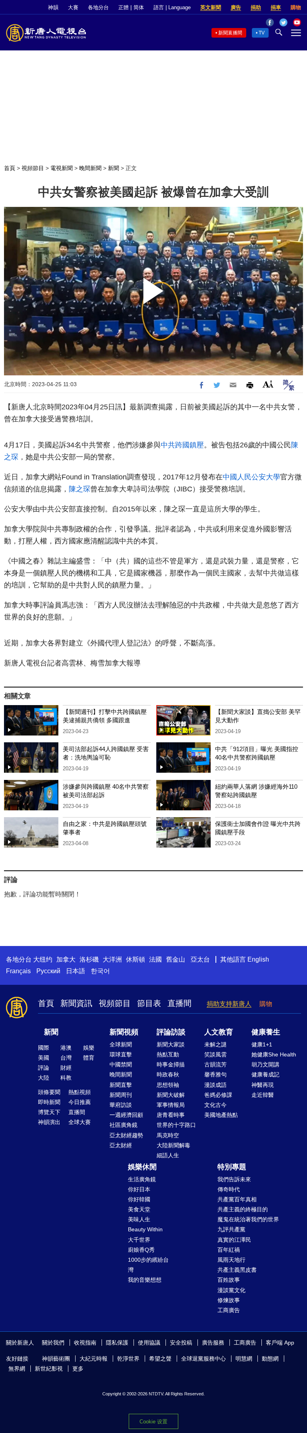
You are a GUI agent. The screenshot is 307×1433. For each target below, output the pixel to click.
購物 (296, 7)
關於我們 (53, 1342)
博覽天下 (49, 1112)
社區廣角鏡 (124, 1125)
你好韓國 (139, 1199)
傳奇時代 (228, 1189)
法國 (155, 959)
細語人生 (168, 1155)
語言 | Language (172, 7)
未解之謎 (215, 1044)
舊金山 (175, 959)
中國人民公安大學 (251, 477)
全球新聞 (121, 1044)
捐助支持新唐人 (229, 1003)
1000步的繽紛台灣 (148, 1265)
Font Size (268, 384)
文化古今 (215, 1105)
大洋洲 (112, 959)
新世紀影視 (49, 1368)
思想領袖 (168, 1085)
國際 (43, 1047)
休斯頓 (135, 959)
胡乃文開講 (265, 1064)
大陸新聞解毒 (173, 1145)
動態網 (270, 1358)
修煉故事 (228, 1300)
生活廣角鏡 (142, 1179)
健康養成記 (265, 1074)
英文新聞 (210, 7)
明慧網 (243, 1358)
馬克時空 (168, 1135)
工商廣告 (228, 1310)
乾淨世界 (128, 1358)
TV (262, 33)
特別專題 (231, 1167)
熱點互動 (168, 1054)
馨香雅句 (215, 1074)
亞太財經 (121, 1145)
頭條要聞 (49, 1092)
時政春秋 (168, 1074)
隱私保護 (117, 1342)
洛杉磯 (89, 959)
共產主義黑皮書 (237, 1270)
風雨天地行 (231, 1260)
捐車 (276, 7)
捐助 (256, 7)
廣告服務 (213, 1342)
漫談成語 (215, 1085)
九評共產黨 (231, 1229)
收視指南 (85, 1342)
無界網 (16, 1368)
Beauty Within (145, 1229)
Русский (48, 971)
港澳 (66, 1047)
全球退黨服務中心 (203, 1358)
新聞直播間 (230, 33)
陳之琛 (79, 489)
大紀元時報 (94, 1358)
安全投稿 (181, 1342)
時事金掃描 (171, 1064)
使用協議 (149, 1342)
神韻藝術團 (56, 1358)
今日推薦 (79, 1102)
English (258, 959)
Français (18, 971)
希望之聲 (160, 1358)
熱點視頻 (79, 1092)
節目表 (149, 1003)
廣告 (236, 7)
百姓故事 (228, 1280)
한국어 (100, 971)
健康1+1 (261, 1044)
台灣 (66, 1057)
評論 (43, 1067)
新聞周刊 (121, 1095)
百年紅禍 (228, 1250)
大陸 (43, 1077)
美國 (43, 1057)
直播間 (179, 1003)
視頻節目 (33, 168)
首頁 (9, 168)
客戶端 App (280, 1342)
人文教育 (218, 1032)
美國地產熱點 (221, 1115)
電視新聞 (61, 168)
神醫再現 (262, 1085)
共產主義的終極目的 (242, 1209)
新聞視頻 (124, 1032)
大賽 (73, 7)
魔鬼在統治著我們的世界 (248, 1219)
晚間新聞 (90, 168)
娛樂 (88, 1047)
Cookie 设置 (153, 1422)
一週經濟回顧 (126, 1115)
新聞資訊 (76, 1003)
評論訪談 (171, 1032)
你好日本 (139, 1189)
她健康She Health (273, 1054)
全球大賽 (79, 1122)
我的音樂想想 (144, 1280)
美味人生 (139, 1219)
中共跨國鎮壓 (182, 445)
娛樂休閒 (142, 1167)
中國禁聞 (121, 1064)
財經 (66, 1067)
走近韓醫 (262, 1095)
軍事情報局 (171, 1105)
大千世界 (139, 1240)
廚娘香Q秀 (141, 1250)
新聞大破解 (171, 1095)
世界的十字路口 (176, 1125)
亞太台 (200, 959)
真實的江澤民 (234, 1240)
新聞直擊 (121, 1085)
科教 (66, 1077)
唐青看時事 (171, 1115)
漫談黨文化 (231, 1290)
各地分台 (98, 7)
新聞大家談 (171, 1044)
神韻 (53, 7)
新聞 (113, 168)
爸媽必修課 (218, 1095)
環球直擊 (121, 1054)
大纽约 (42, 959)
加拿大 (66, 959)
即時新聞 (49, 1102)
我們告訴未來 (234, 1179)
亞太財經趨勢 (126, 1135)
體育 (88, 1057)
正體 (123, 7)
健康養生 (265, 1032)
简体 (139, 7)
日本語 (75, 971)
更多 (78, 1368)
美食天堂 (139, 1209)
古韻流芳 (215, 1064)
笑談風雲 (215, 1054)
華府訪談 (121, 1105)
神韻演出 (49, 1122)
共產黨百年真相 (237, 1199)
